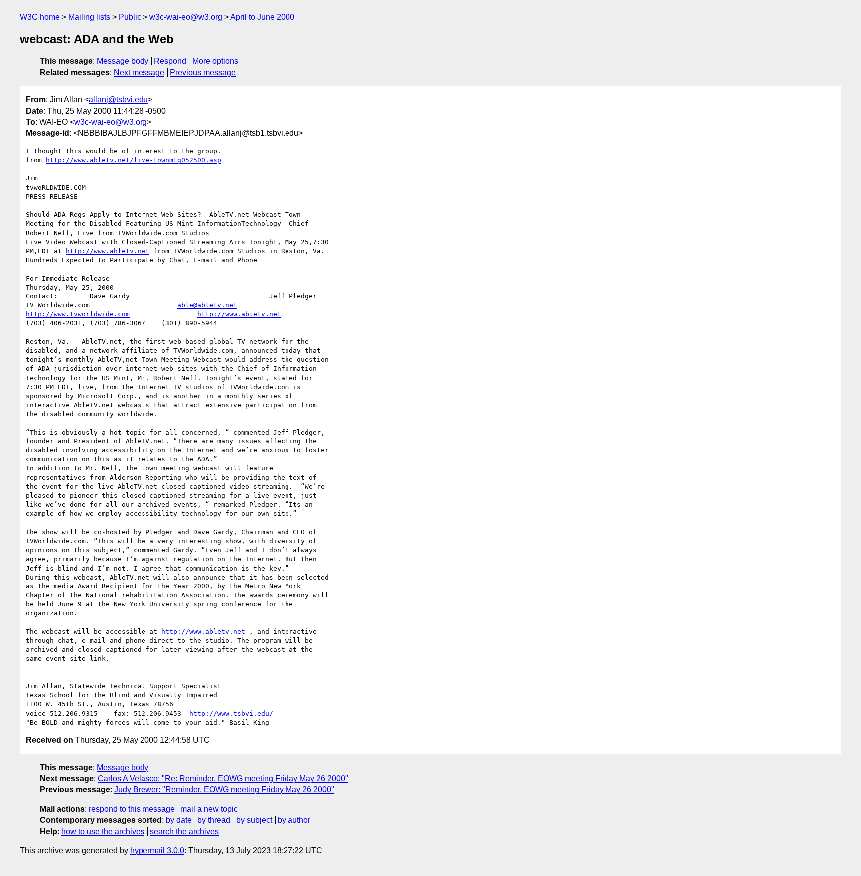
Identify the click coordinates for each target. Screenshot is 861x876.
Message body (122, 61)
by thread (213, 820)
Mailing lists (89, 17)
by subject (254, 820)
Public (130, 17)
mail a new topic (209, 809)
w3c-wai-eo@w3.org (185, 17)
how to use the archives (102, 831)
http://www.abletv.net (107, 251)
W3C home (40, 17)
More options (215, 61)
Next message (139, 72)
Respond (170, 61)
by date (179, 820)
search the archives (184, 831)
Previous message (203, 72)
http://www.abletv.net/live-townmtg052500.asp (133, 160)
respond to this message (132, 809)
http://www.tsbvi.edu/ (231, 713)
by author (294, 820)
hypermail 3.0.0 (157, 850)
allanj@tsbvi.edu (118, 99)
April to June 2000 (262, 17)
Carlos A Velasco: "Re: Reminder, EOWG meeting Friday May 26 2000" (223, 778)
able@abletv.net (207, 305)
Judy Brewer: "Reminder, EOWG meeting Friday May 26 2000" (224, 789)
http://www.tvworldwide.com (78, 314)
